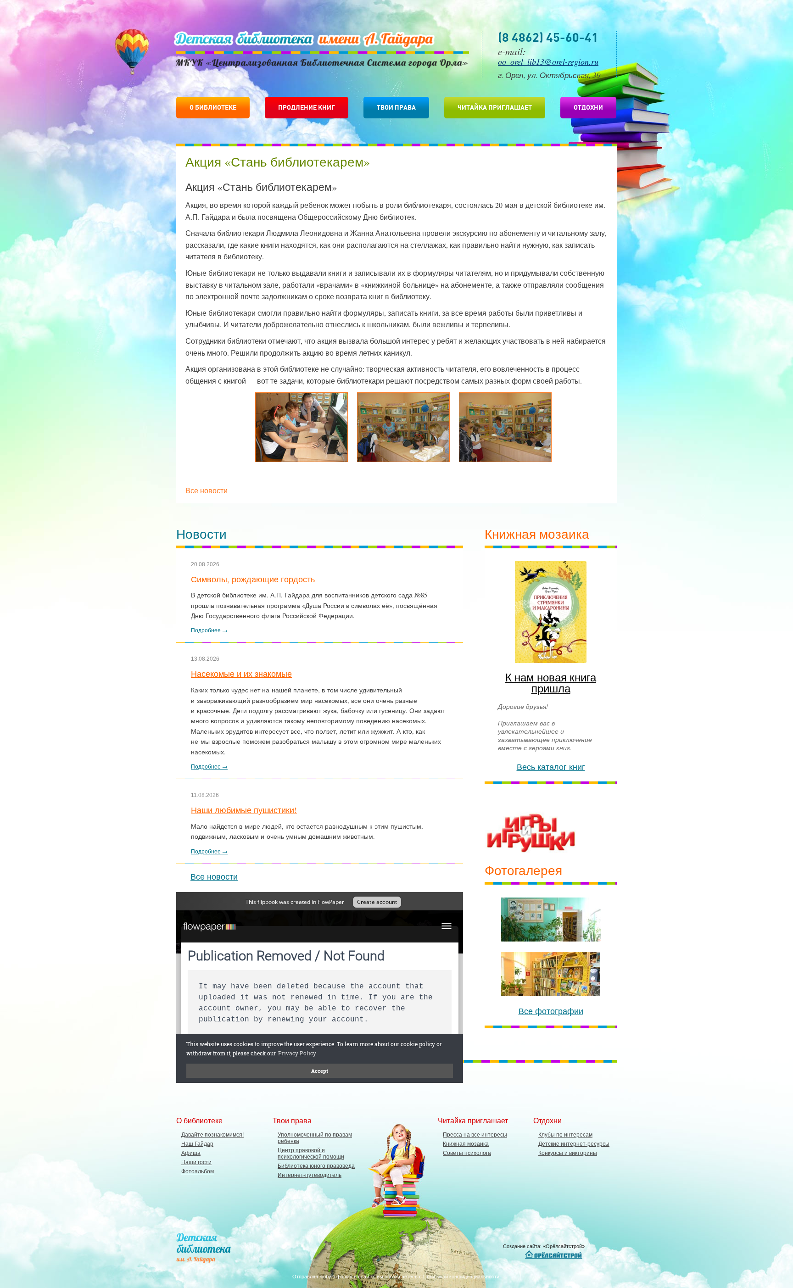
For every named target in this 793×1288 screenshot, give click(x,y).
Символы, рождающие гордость (253, 579)
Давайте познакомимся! (212, 1135)
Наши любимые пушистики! (244, 809)
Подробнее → (209, 630)
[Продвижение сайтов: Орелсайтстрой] (555, 1254)
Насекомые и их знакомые (241, 673)
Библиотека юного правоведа (316, 1166)
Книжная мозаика (466, 1144)
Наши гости (196, 1162)
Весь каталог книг (551, 766)
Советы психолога (467, 1153)
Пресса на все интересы (475, 1135)
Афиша (191, 1153)
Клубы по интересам (565, 1135)
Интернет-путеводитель (309, 1175)
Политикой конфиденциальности (461, 1276)
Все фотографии (551, 1010)
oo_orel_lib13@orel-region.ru (548, 61)
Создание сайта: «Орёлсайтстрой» (544, 1246)
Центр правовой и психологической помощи (311, 1153)
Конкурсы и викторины (567, 1153)
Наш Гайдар (197, 1144)
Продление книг (306, 107)
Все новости (206, 490)
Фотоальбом (197, 1171)
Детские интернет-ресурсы (573, 1144)
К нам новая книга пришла (550, 683)
